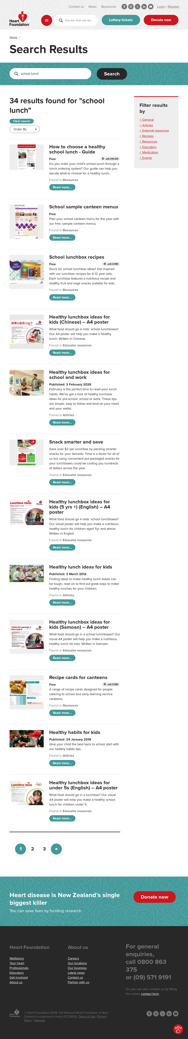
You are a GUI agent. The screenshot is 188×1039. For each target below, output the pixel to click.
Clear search (21, 121)
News (92, 7)
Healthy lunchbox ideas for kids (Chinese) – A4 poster (79, 319)
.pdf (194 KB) (111, 158)
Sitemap (39, 1020)
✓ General (147, 120)
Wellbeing (17, 958)
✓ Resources (148, 142)
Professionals (19, 968)
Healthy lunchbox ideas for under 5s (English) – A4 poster (83, 785)
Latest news (76, 973)
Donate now (161, 20)
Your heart (17, 963)
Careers (73, 958)
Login (161, 7)
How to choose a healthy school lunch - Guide (77, 149)
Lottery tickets (121, 20)
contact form (150, 994)
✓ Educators (148, 147)
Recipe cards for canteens (78, 677)
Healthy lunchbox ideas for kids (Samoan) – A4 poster (79, 624)
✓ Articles (146, 125)
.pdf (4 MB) (112, 264)
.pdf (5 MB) (112, 684)
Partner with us (78, 982)
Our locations (77, 963)
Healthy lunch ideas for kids (80, 567)
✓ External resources (154, 130)
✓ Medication (149, 152)
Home (13, 37)
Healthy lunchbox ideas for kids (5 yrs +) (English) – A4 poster (79, 507)
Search (112, 74)
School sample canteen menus (83, 207)
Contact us (76, 7)
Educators (17, 973)
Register (173, 7)
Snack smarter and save (76, 442)
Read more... (62, 187)
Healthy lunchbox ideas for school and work (79, 374)
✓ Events (146, 158)
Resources (108, 7)
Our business (77, 968)
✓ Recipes (146, 136)
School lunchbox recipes (76, 257)
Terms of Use (87, 1016)
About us (16, 982)
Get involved (19, 977)
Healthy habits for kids (74, 732)
